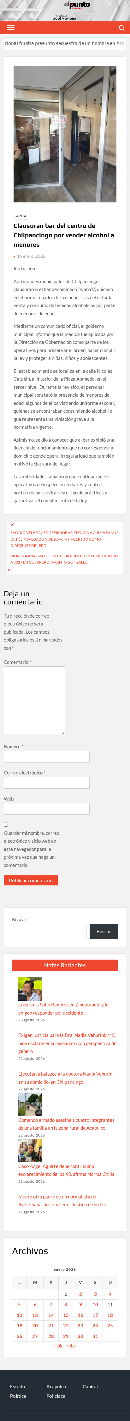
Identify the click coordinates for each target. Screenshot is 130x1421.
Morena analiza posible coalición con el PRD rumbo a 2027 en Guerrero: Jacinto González (64, 559)
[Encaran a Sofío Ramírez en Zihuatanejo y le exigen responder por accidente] (30, 989)
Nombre (13, 746)
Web (9, 798)
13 (35, 1315)
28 (51, 1336)
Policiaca (55, 1396)
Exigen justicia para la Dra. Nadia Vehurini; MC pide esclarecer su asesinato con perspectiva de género (67, 1043)
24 (95, 1325)
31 (95, 1336)
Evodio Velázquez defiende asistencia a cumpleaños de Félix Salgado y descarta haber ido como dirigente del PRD (64, 539)
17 (95, 1315)
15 (66, 1315)
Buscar (19, 919)
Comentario (17, 662)
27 (35, 1336)
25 (110, 1325)
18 (110, 1315)
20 (35, 1325)
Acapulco (56, 1386)
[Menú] (10, 27)
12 (19, 1315)
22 (66, 1325)
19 (19, 1325)
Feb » (71, 1345)
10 (95, 1304)
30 (80, 1336)
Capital (21, 215)
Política (18, 1396)
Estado (17, 1386)
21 (51, 1325)
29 (66, 1336)
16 (80, 1315)
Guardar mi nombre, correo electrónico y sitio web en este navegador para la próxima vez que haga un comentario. (31, 849)
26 (19, 1336)
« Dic (58, 1345)
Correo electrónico (24, 772)
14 (51, 1315)
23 (80, 1325)
